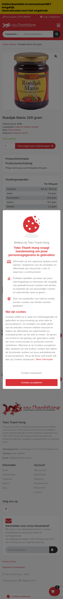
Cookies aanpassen (31, 372)
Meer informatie (44, 359)
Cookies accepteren (31, 382)
